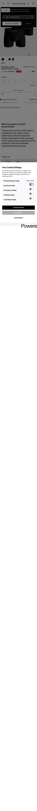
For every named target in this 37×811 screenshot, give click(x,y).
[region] (18, 486)
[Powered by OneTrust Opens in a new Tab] (28, 224)
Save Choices (18, 212)
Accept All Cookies (18, 207)
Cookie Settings (18, 217)
